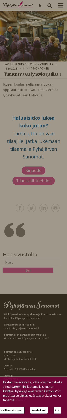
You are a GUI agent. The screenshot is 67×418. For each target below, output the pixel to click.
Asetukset (39, 410)
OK (57, 410)
